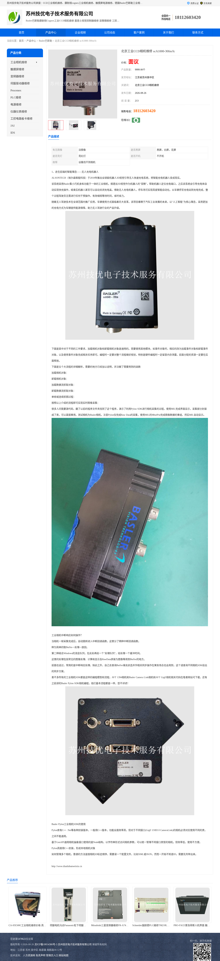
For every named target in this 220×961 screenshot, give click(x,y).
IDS (12, 132)
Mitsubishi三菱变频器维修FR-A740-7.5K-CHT (73, 925)
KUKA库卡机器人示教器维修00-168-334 (195, 925)
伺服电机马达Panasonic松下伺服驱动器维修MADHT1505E (39, 925)
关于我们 (168, 32)
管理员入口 (52, 955)
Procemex (15, 90)
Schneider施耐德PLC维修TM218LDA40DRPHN (115, 925)
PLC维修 (15, 97)
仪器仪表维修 (18, 111)
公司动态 (109, 32)
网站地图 (63, 955)
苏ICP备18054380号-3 (46, 944)
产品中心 (50, 32)
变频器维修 (17, 76)
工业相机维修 (18, 62)
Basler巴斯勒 (45, 41)
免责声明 (40, 955)
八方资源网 (29, 955)
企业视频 (80, 32)
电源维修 (15, 104)
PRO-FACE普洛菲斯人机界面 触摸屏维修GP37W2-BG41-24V (164, 925)
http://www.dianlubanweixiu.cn (67, 866)
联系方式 (197, 32)
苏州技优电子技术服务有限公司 (75, 944)
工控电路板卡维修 (21, 118)
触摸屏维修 (17, 69)
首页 (21, 32)
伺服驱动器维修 (20, 83)
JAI (12, 125)
